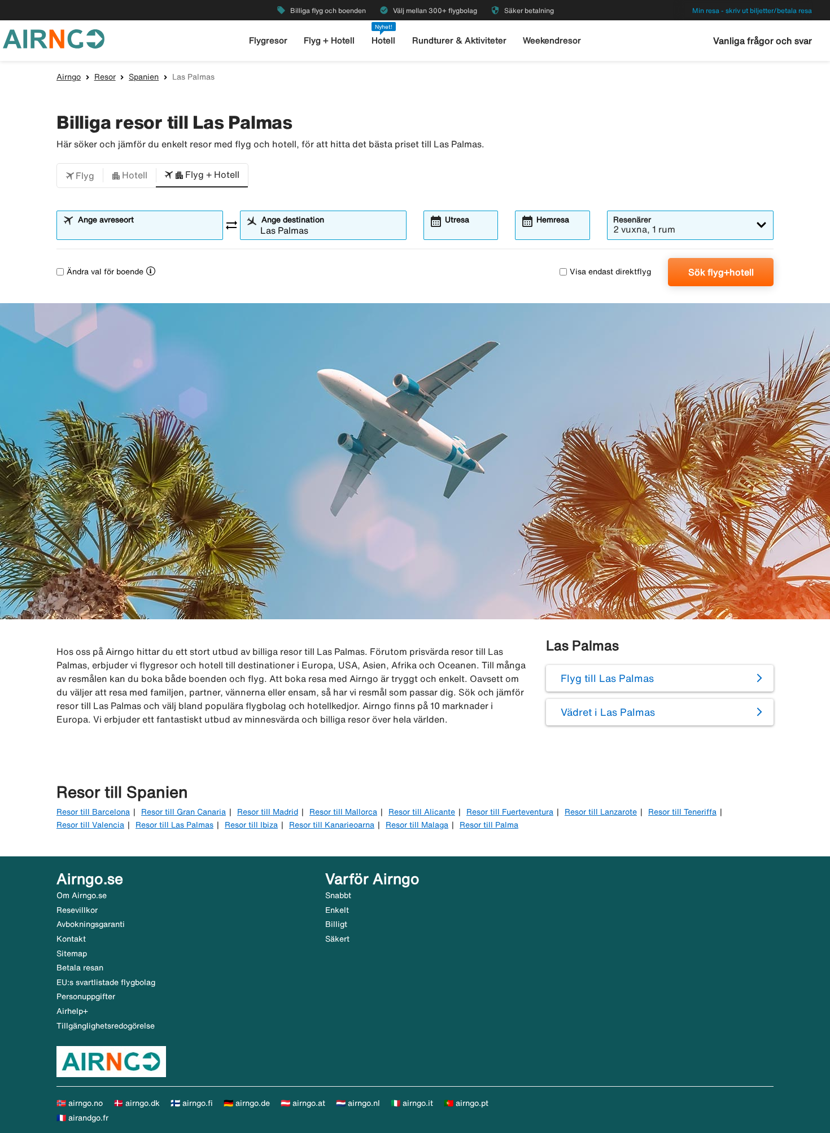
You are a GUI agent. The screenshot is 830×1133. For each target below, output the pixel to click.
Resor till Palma (489, 825)
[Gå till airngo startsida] (53, 37)
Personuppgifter (85, 996)
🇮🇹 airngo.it (412, 1103)
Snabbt (338, 895)
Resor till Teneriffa (682, 812)
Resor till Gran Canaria (183, 812)
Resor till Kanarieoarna (331, 825)
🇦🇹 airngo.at (303, 1103)
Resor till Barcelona (93, 812)
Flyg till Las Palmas (607, 678)
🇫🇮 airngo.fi (192, 1103)
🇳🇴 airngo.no (79, 1103)
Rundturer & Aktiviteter (459, 40)
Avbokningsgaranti (90, 924)
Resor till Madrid (267, 812)
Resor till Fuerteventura (509, 812)
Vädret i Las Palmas (608, 712)
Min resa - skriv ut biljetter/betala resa (752, 10)
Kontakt (71, 939)
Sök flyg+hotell (721, 272)
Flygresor (268, 40)
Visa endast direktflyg (610, 271)
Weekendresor (552, 40)
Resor (105, 77)
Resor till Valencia (90, 825)
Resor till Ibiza (251, 825)
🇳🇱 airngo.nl (358, 1103)
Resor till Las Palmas (174, 825)
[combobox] (147, 230)
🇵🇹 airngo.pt (466, 1103)
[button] (80, 175)
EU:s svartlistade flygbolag (105, 982)
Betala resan (79, 968)
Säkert (337, 939)
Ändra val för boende (105, 271)
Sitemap (71, 953)
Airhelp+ (72, 1011)
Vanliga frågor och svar (762, 40)
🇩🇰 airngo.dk (136, 1103)
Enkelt (337, 910)
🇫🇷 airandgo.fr (82, 1118)
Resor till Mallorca (343, 812)
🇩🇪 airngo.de (247, 1103)
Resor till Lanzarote (601, 812)
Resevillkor (77, 910)
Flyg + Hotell (329, 40)
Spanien (144, 77)
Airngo (68, 77)
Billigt (336, 924)
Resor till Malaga (417, 825)
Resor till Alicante (421, 812)
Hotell (383, 40)
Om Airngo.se (81, 895)
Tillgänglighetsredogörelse (105, 1026)
